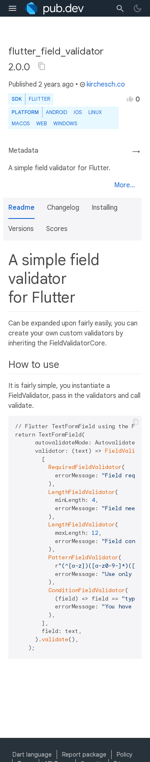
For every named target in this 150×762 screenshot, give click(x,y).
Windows (65, 123)
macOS (21, 123)
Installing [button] (105, 208)
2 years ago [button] (56, 84)
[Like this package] (130, 98)
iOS (78, 112)
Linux (95, 112)
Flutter (39, 99)
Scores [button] (57, 229)
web (41, 123)
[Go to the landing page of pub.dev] (54, 8)
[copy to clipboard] (136, 421)
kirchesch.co (106, 84)
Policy (124, 754)
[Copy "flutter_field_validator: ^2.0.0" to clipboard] (42, 66)
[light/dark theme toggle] (137, 8)
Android (56, 112)
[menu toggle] (13, 8)
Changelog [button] (63, 208)
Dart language (32, 754)
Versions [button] (21, 229)
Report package (84, 754)
